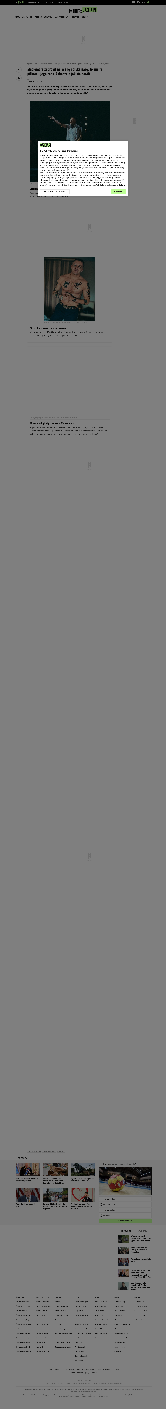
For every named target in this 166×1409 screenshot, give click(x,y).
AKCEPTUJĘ (118, 192)
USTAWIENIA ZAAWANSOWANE (55, 192)
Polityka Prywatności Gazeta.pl (107, 185)
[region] (83, 168)
